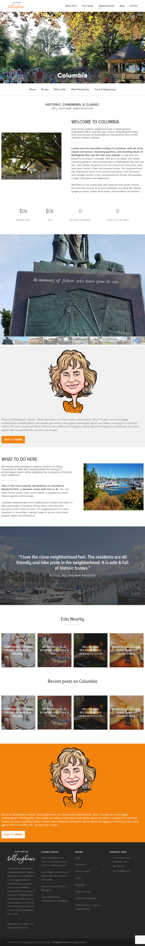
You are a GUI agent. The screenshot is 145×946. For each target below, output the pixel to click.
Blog (122, 5)
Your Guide (87, 5)
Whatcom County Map (85, 898)
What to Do (60, 89)
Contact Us (80, 864)
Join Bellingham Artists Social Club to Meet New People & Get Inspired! (54, 876)
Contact (133, 5)
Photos (45, 89)
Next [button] (141, 566)
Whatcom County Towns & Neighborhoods (87, 907)
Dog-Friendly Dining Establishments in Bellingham (54, 899)
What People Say (80, 89)
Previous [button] (3, 566)
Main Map (80, 884)
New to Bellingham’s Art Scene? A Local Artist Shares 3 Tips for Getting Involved (54, 861)
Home (78, 878)
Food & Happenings (105, 89)
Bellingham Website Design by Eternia (69, 942)
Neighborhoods (106, 5)
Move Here (71, 5)
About (32, 89)
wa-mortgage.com (121, 870)
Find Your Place (82, 871)
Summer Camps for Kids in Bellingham (53, 888)
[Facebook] (135, 942)
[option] (72, 285)
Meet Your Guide (83, 891)
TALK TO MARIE (13, 439)
